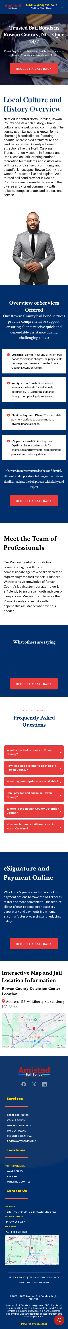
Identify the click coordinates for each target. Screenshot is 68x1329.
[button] (61, 7)
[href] (34, 1030)
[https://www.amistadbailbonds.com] (13, 7)
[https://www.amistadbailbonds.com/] (34, 1072)
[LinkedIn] (44, 1084)
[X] (34, 1084)
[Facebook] (23, 1084)
